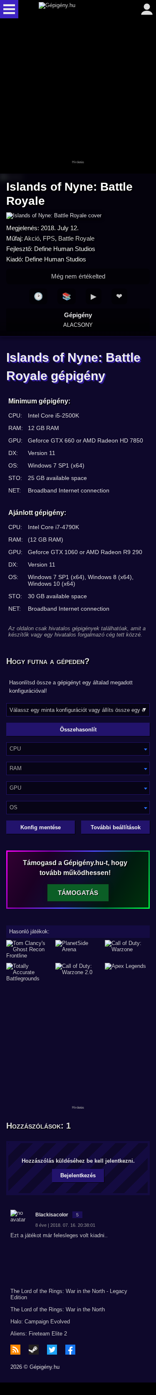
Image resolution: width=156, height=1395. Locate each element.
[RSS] (15, 1350)
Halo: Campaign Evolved (40, 1321)
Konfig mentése (40, 827)
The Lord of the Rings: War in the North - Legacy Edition (68, 1294)
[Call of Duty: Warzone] (127, 949)
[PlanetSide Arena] (77, 949)
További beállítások (116, 827)
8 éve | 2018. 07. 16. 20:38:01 (65, 1225)
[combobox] (78, 749)
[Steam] (34, 1350)
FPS (49, 238)
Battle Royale (76, 238)
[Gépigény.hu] (76, 9)
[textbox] (78, 749)
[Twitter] (52, 1350)
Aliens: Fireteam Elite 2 (38, 1333)
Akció (32, 238)
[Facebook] (70, 1350)
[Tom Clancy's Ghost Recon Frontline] (28, 949)
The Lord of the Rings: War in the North (57, 1309)
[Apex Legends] (127, 972)
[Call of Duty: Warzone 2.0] (77, 972)
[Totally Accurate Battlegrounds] (28, 972)
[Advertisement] (78, 96)
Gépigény (78, 319)
